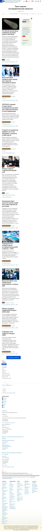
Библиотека (26, 482)
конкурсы (12, 225)
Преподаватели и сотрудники (5, 491)
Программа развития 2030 (6, 378)
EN (33, 1)
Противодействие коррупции (5, 504)
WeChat (4, 402)
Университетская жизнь (6, 375)
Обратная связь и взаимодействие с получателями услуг (13, 507)
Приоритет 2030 (5, 376)
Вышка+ (11, 490)
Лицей (11, 482)
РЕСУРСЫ (26, 481)
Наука (3, 368)
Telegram (5, 401)
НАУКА (18, 481)
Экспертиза (4, 370)
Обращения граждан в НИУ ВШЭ (4, 498)
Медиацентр (27, 490)
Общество (4, 371)
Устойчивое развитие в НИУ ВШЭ (4, 488)
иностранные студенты (6, 262)
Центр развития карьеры (12, 499)
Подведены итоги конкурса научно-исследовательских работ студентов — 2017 (10, 246)
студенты (4, 98)
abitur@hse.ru (4, 433)
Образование (4, 367)
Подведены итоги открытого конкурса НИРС (8, 333)
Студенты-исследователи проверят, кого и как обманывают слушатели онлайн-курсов (10, 132)
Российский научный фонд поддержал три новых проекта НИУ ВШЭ (10, 32)
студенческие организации (6, 197)
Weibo (4, 404)
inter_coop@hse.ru (5, 454)
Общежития (4, 438)
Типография (26, 489)
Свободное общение (5, 373)
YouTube (4, 399)
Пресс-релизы (4, 465)
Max (4, 407)
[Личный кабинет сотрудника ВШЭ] (38, 1)
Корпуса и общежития (4, 494)
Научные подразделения (19, 483)
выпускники (13, 96)
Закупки (3, 495)
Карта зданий (4, 456)
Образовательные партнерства (12, 504)
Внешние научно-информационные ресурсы (20, 499)
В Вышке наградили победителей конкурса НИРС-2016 (9, 310)
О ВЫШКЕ (4, 481)
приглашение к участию (6, 124)
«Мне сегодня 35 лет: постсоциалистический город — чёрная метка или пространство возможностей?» (26, 32)
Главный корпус (4, 410)
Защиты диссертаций (19, 492)
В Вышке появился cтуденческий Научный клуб (9, 170)
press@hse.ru (4, 463)
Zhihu (4, 405)
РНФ (16, 61)
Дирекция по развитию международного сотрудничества (12, 452)
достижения (7, 59)
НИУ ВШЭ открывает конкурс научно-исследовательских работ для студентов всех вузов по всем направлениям (10, 107)
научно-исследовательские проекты (8, 61)
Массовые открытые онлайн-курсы (35, 491)
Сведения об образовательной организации (5, 513)
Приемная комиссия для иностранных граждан (6, 446)
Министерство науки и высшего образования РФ (34, 485)
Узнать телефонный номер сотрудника (8, 422)
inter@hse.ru (4, 449)
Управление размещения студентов (8, 440)
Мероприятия (26, 19)
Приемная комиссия (5, 427)
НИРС (17, 100)
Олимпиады (11, 486)
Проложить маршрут (5, 457)
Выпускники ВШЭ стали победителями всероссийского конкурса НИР (10, 283)
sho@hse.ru (4, 443)
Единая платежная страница (5, 521)
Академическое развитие (19, 495)
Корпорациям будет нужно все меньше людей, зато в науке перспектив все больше (10, 203)
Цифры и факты (4, 482)
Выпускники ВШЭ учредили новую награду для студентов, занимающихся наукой (9, 80)
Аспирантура (12, 494)
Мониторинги (19, 487)
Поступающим (4, 365)
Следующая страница (13, 357)
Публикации (26, 493)
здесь (26, 526)
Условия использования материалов (8, 466)
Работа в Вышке (4, 523)
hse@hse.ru (4, 425)
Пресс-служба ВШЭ (5, 459)
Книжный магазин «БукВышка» (27, 487)
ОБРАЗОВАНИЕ (12, 481)
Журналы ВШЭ (27, 492)
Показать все (25, 40)
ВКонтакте (5, 398)
